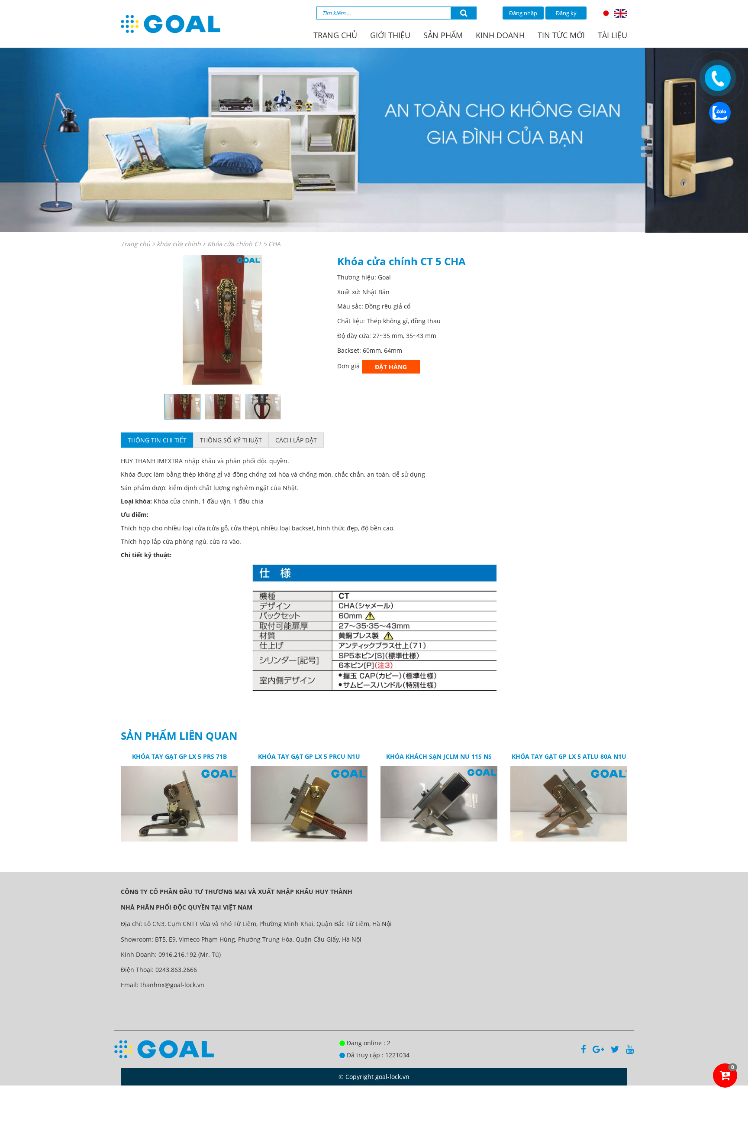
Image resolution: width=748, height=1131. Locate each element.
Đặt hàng (391, 367)
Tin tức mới (561, 35)
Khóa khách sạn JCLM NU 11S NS (439, 756)
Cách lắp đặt (296, 440)
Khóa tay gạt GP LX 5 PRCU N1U (309, 756)
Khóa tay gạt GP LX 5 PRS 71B (179, 756)
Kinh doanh (500, 35)
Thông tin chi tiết (157, 440)
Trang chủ (335, 35)
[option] (222, 320)
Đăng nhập (523, 13)
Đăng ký (566, 13)
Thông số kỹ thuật (231, 440)
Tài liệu (612, 35)
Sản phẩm (443, 35)
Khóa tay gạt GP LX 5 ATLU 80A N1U (569, 756)
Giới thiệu (390, 35)
